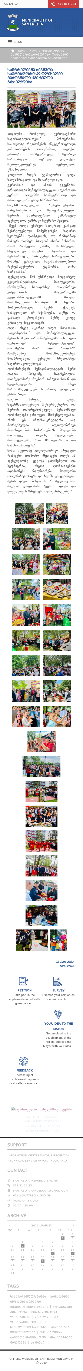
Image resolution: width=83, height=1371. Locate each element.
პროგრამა (60, 1327)
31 (12, 1274)
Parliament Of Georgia (41, 1121)
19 (32, 1259)
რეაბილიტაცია (44, 1312)
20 (42, 1259)
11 (22, 1251)
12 (32, 1251)
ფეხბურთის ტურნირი (28, 1322)
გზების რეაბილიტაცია (29, 1307)
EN (11, 4)
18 (22, 1259)
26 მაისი (37, 1342)
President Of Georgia (41, 1116)
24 (12, 1266)
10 (12, 1251)
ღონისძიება (20, 1317)
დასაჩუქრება (61, 1337)
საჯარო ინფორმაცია (28, 1296)
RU (16, 4)
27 (42, 1266)
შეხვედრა (18, 1312)
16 (72, 1251)
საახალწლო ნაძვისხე (28, 1327)
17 (12, 1259)
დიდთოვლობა (23, 1332)
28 (52, 1266)
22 (62, 1259)
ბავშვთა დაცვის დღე (28, 1337)
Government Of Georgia (41, 1125)
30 (72, 1266)
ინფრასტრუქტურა (25, 1302)
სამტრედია (60, 1296)
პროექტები (62, 1307)
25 (22, 1266)
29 (62, 1266)
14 (52, 1251)
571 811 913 (67, 4)
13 (42, 1251)
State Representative (42, 1130)
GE (6, 4)
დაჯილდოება (46, 1317)
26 (32, 1266)
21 (52, 1259)
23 (72, 1259)
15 (62, 1251)
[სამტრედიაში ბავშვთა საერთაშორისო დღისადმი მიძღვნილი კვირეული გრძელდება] (29, 523)
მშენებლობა (51, 1332)
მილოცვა (18, 1342)
